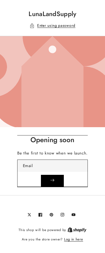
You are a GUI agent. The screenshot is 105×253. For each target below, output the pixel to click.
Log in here (73, 239)
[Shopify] (77, 229)
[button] (52, 25)
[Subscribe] (52, 181)
